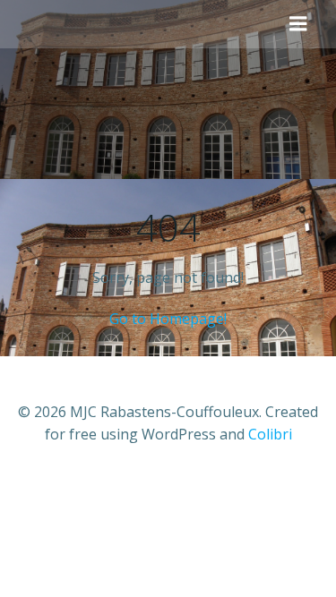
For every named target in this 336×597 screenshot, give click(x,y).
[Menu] (298, 24)
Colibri (270, 434)
